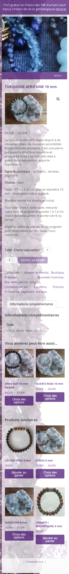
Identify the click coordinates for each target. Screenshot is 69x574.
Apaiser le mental (36, 272)
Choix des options (19, 400)
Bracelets (11, 277)
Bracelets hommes (51, 277)
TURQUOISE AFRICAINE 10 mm (31, 86)
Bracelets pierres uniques (22, 282)
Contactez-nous (34, 561)
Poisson (58, 287)
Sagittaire (27, 292)
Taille (8, 250)
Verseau (41, 292)
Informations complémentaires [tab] (31, 304)
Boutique (57, 272)
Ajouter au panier (33, 260)
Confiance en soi (16, 287)
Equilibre (40, 287)
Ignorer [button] (61, 9)
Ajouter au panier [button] (19, 473)
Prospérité (12, 292)
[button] (58, 75)
